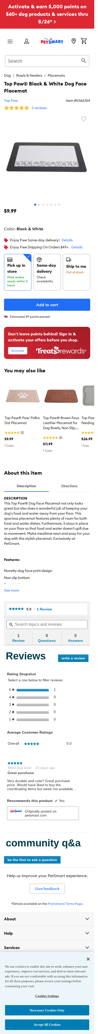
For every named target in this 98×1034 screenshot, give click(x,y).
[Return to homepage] (52, 41)
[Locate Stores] (74, 41)
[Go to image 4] (47, 205)
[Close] (88, 959)
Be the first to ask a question (32, 860)
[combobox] (47, 60)
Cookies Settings (47, 996)
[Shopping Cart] (84, 41)
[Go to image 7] (59, 205)
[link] (16, 609)
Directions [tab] (69, 486)
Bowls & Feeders (29, 75)
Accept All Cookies (47, 1024)
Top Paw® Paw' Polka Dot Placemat (22, 420)
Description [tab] (26, 486)
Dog (7, 75)
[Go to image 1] (35, 205)
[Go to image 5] (51, 205)
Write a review (75, 659)
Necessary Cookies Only (47, 1010)
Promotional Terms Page (65, 904)
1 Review (46, 609)
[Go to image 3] (43, 205)
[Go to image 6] (55, 205)
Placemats (56, 75)
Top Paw (11, 100)
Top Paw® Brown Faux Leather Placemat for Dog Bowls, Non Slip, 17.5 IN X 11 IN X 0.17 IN (61, 423)
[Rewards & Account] (27, 41)
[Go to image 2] (39, 205)
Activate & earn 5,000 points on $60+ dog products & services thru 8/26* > (47, 14)
